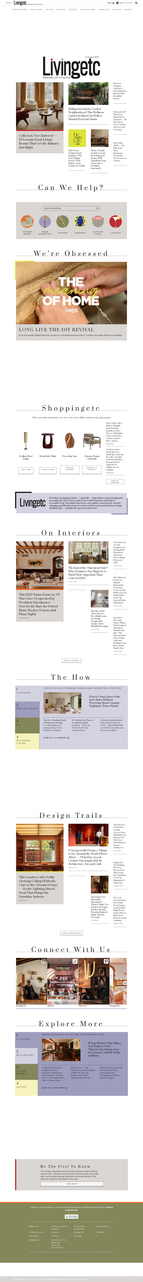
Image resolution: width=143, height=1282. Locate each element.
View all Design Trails (71, 933)
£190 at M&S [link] (26, 469)
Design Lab (104, 9)
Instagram (78, 1232)
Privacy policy (103, 1226)
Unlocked (116, 9)
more (127, 9)
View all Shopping (115, 481)
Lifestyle (73, 9)
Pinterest (100, 1232)
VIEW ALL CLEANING (55, 738)
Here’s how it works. (103, 418)
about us (34, 1226)
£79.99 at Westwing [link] (70, 468)
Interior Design (19, 9)
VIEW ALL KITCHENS (53, 1088)
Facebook (34, 1236)
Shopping (61, 9)
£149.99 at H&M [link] (48, 469)
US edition (54, 1279)
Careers (55, 1232)
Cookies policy (36, 1232)
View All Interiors (71, 660)
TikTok (54, 1236)
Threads (77, 1236)
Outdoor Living (88, 9)
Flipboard (34, 1240)
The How (49, 9)
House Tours (36, 9)
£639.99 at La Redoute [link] (92, 468)
